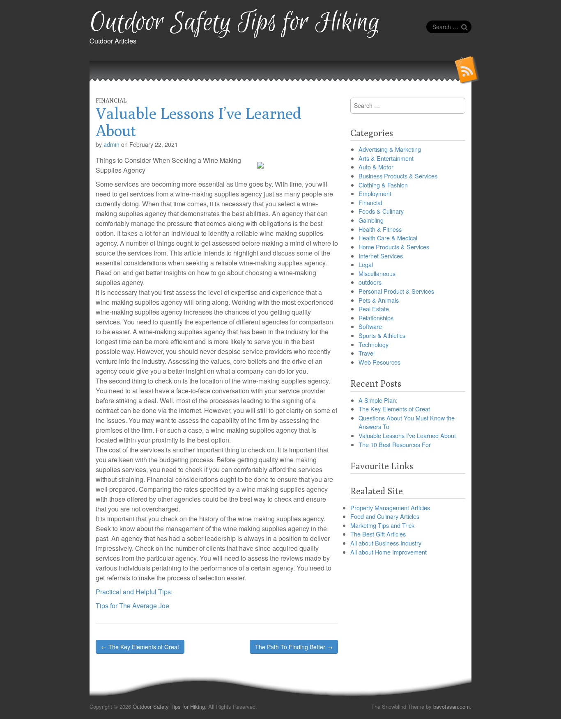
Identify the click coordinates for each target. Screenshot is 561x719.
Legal (366, 264)
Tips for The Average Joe (132, 605)
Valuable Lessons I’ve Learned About (407, 435)
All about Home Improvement (388, 552)
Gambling (371, 220)
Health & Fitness (380, 229)
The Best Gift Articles (378, 534)
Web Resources (379, 362)
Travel (367, 353)
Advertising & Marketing (390, 149)
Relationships (376, 317)
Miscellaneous (377, 273)
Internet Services (381, 255)
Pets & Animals (379, 300)
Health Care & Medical (388, 237)
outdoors (370, 282)
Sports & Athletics (382, 335)
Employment (375, 193)
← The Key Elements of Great (140, 647)
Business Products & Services (398, 175)
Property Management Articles (390, 507)
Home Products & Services (394, 246)
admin (111, 144)
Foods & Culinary (381, 211)
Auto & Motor (376, 166)
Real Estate (374, 308)
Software (370, 326)
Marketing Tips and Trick (382, 525)
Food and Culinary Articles (384, 516)
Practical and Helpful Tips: (134, 591)
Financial (111, 100)
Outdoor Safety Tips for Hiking (235, 23)
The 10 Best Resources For (395, 444)
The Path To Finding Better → (294, 647)
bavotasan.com (451, 706)
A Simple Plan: (378, 400)
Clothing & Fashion (383, 184)
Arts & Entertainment (386, 158)
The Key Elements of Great (394, 408)
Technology (374, 344)
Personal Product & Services (396, 291)
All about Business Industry (385, 543)
